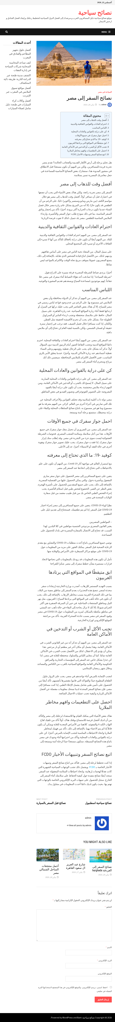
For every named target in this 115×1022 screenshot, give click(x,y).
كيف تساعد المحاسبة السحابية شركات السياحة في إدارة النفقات (18, 66)
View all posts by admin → (78, 825)
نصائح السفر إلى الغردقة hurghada (102, 868)
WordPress (67, 1017)
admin (103, 104)
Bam (79, 1017)
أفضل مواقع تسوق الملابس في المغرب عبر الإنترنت (18, 91)
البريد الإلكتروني (104, 960)
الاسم (109, 947)
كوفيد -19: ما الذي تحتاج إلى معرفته (91, 139)
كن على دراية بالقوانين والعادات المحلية (89, 131)
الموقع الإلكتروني (105, 973)
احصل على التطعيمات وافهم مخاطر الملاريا (87, 150)
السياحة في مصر (105, 92)
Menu (104, 31)
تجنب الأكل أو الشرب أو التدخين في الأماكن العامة (84, 146)
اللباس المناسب (99, 127)
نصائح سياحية (95, 12)
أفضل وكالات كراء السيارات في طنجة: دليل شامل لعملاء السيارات (18, 104)
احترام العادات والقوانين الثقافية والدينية (89, 124)
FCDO (92, 767)
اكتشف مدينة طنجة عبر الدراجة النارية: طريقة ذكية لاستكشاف (17, 79)
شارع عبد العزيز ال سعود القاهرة (75, 866)
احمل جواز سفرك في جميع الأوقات (91, 135)
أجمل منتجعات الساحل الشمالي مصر (49, 869)
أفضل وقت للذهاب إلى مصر (94, 120)
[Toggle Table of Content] (106, 115)
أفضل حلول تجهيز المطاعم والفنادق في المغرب (20, 53)
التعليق (108, 907)
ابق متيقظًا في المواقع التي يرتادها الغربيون (87, 142)
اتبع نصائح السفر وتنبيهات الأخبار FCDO (88, 154)
